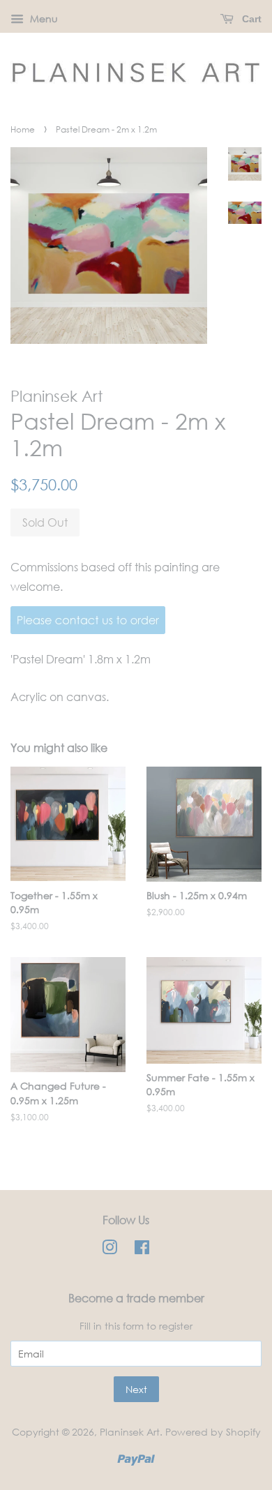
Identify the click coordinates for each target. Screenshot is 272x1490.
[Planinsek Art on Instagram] (109, 1249)
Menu (42, 18)
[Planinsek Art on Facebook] (142, 1249)
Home (22, 129)
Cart (250, 18)
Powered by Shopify (213, 1431)
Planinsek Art (130, 1431)
